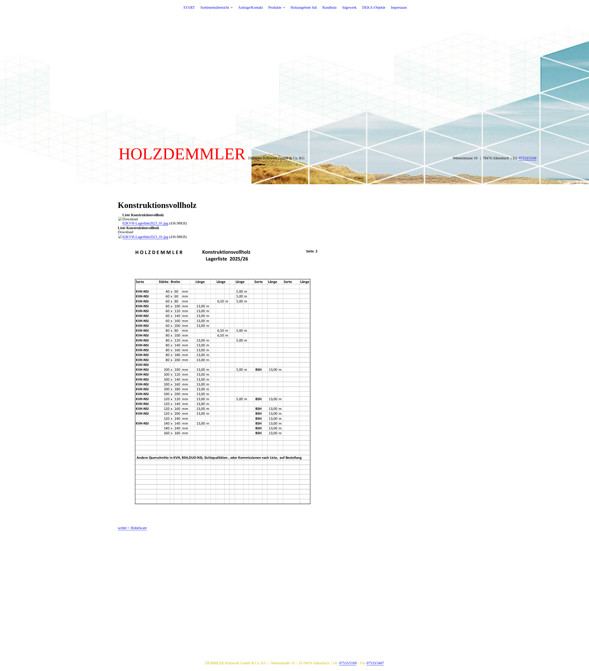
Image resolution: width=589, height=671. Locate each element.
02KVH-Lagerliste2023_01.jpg (145, 223)
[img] (294, 92)
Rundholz (329, 7)
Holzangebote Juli (304, 7)
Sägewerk (349, 7)
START (189, 7)
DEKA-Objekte (373, 7)
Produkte (274, 7)
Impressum (399, 7)
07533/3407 (375, 663)
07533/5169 (527, 158)
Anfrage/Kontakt (250, 7)
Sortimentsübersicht (214, 7)
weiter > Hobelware (132, 528)
